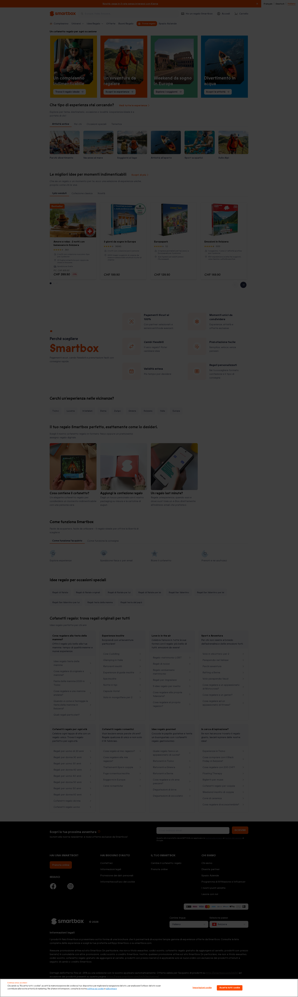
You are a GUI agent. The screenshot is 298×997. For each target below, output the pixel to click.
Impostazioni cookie (202, 987)
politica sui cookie (95, 988)
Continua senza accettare (17, 983)
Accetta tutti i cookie (229, 987)
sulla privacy (111, 988)
